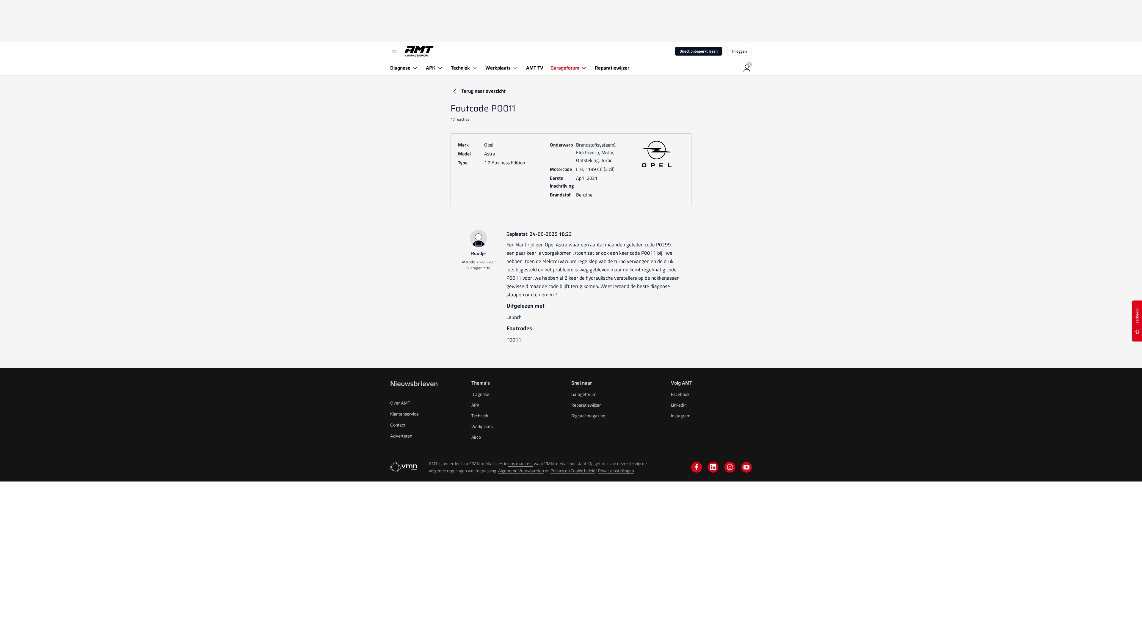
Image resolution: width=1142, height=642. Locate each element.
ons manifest (520, 463)
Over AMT (400, 402)
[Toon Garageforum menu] (584, 68)
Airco (476, 437)
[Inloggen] (747, 68)
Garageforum (584, 394)
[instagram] (729, 467)
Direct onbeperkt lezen (699, 51)
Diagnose (480, 394)
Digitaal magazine (588, 415)
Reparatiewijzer (586, 405)
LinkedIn (679, 405)
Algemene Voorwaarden (521, 470)
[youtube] (746, 467)
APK (475, 405)
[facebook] (696, 467)
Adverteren (401, 435)
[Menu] (395, 51)
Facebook (680, 394)
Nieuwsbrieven (414, 384)
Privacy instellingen (616, 470)
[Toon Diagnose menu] (415, 68)
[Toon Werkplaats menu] (515, 68)
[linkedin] (713, 467)
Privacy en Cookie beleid (572, 470)
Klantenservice (404, 413)
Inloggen (739, 51)
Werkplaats (482, 426)
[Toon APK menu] (440, 68)
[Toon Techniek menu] (474, 68)
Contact (398, 424)
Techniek (479, 415)
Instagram (681, 415)
